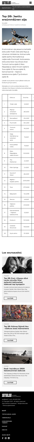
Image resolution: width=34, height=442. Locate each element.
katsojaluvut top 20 (8, 25)
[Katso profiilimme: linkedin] (8, 438)
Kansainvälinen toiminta (7, 422)
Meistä (4, 410)
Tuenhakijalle (6, 417)
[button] (30, 2)
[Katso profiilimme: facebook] (2, 438)
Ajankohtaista (6, 8)
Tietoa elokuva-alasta (9, 414)
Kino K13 (4, 429)
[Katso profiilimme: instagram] (5, 438)
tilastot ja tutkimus (20, 25)
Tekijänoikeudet (23, 403)
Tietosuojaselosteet (9, 405)
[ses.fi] (10, 2)
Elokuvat (4, 426)
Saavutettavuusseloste (9, 403)
